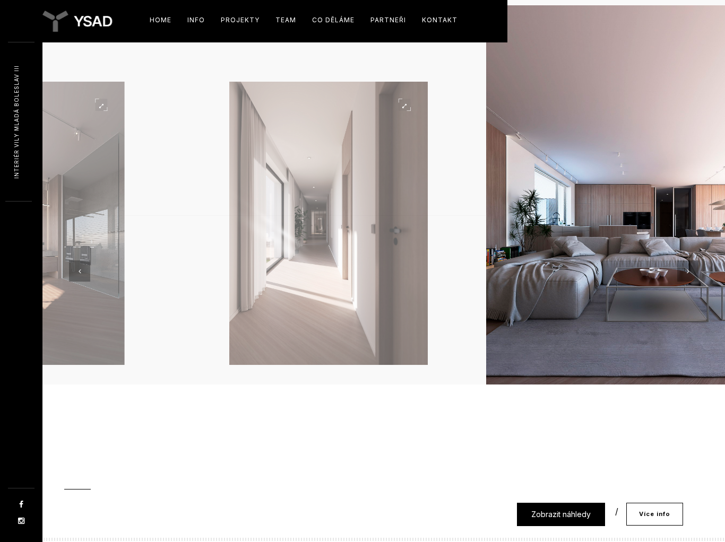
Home (160, 20)
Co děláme (333, 20)
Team (285, 20)
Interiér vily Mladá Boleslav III (16, 122)
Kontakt (440, 20)
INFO (196, 20)
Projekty (240, 20)
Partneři (388, 20)
